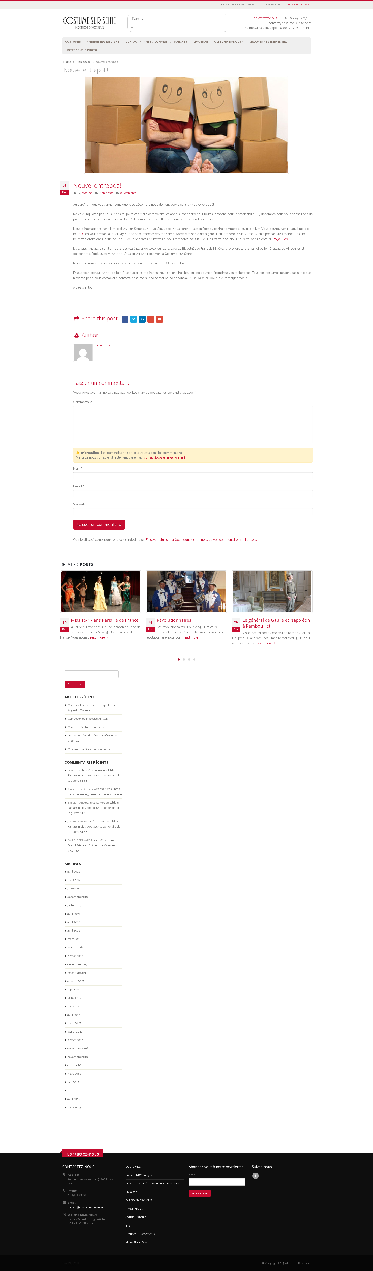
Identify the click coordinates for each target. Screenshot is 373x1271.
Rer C (80, 234)
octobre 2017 (75, 981)
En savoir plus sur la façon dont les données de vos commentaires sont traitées (201, 539)
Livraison (200, 41)
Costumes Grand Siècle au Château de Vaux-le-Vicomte (91, 845)
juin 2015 (73, 1082)
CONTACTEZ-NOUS (265, 18)
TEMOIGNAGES (134, 1209)
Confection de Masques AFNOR (88, 718)
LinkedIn (142, 319)
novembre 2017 (77, 972)
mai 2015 (73, 1090)
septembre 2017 (77, 989)
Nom (77, 468)
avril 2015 (73, 1099)
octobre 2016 (75, 1065)
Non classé (106, 193)
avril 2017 (73, 1014)
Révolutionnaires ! (175, 620)
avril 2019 (73, 913)
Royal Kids (280, 239)
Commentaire (83, 402)
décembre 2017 (77, 964)
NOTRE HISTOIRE (136, 1217)
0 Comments (128, 193)
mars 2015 (74, 1107)
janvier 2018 (75, 955)
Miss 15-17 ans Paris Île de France (105, 620)
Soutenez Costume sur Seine (86, 727)
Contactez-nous (83, 1154)
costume (87, 193)
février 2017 (74, 1031)
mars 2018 (74, 939)
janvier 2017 (75, 1040)
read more (98, 637)
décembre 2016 (77, 1048)
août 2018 (73, 922)
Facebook (125, 319)
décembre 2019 (77, 897)
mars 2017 (74, 1023)
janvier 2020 (75, 888)
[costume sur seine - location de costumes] (89, 22)
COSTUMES (73, 41)
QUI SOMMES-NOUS (227, 41)
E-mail (78, 486)
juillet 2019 (74, 905)
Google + (150, 319)
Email (159, 319)
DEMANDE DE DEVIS (298, 4)
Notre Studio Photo (81, 50)
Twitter (133, 319)
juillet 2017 (74, 998)
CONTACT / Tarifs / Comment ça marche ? (156, 41)
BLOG (128, 1225)
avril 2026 (74, 871)
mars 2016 (74, 1073)
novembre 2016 (77, 1056)
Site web (79, 504)
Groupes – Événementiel (269, 41)
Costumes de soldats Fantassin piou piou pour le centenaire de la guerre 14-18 (94, 775)
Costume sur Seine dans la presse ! (90, 749)
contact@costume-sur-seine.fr (165, 457)
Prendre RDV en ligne (103, 41)
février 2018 (75, 947)
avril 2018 (73, 930)
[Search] (133, 27)
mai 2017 (73, 1006)
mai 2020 (73, 880)
